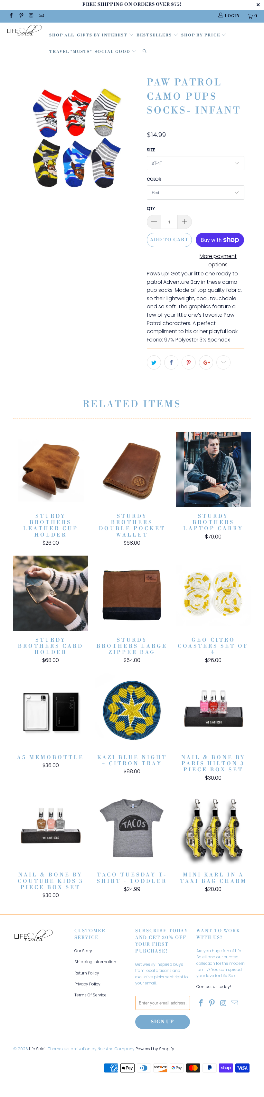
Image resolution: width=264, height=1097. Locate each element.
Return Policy (86, 973)
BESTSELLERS (154, 35)
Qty (151, 208)
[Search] (144, 52)
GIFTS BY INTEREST (103, 35)
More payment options (218, 260)
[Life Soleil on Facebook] (11, 16)
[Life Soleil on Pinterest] (21, 16)
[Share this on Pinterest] (189, 362)
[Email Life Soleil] (41, 16)
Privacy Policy (87, 984)
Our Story (83, 951)
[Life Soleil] (24, 31)
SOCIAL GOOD (113, 51)
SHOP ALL (61, 35)
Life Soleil (37, 1049)
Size (151, 150)
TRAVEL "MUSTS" (70, 51)
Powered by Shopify (155, 1049)
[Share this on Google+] (206, 362)
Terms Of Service (90, 995)
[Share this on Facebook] (171, 362)
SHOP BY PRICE (201, 35)
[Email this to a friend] (223, 362)
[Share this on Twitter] (154, 362)
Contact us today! (213, 986)
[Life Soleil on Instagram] (31, 16)
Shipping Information (95, 961)
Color (154, 179)
